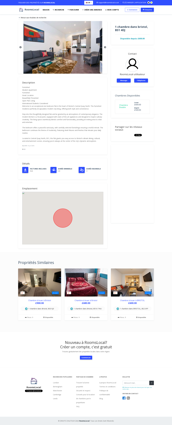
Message (123, 80)
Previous (20, 47)
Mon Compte (113, 10)
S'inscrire (148, 10)
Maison (46, 10)
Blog (101, 398)
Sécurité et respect (83, 390)
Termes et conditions (107, 386)
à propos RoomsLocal (107, 383)
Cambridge (57, 394)
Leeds (55, 398)
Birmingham (57, 386)
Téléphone (141, 80)
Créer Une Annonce (93, 10)
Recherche (59, 10)
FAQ (77, 406)
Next (105, 47)
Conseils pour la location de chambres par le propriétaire (85, 398)
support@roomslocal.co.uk (108, 2)
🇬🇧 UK (88, 3)
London (56, 383)
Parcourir (74, 10)
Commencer (86, 358)
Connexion (132, 10)
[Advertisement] (132, 184)
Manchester (57, 390)
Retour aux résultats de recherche (33, 17)
